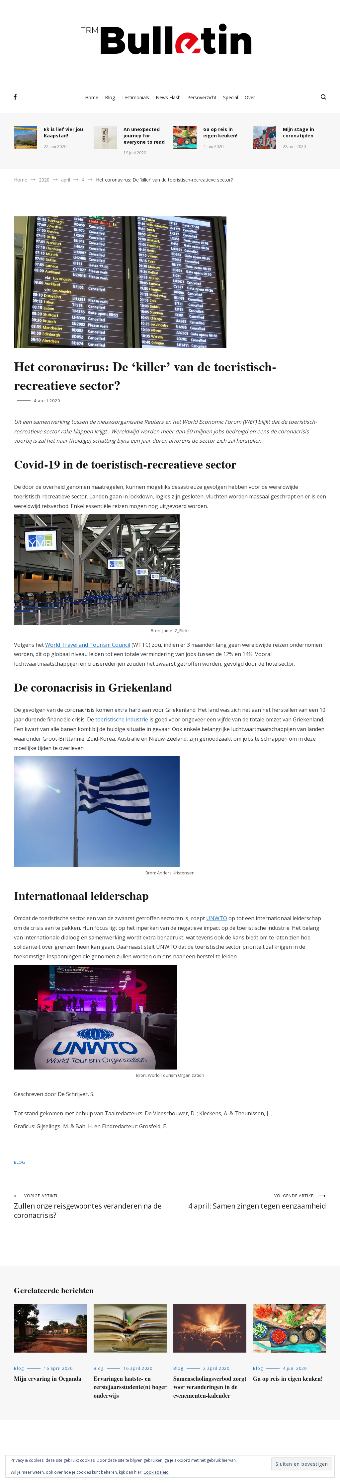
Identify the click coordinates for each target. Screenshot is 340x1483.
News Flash (168, 97)
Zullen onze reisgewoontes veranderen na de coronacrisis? (88, 1206)
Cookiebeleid (156, 1472)
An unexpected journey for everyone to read (144, 135)
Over (250, 97)
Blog (110, 97)
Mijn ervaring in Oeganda (47, 1378)
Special (230, 97)
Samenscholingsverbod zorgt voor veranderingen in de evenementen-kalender (209, 1386)
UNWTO (216, 918)
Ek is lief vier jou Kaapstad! (63, 132)
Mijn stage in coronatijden (298, 132)
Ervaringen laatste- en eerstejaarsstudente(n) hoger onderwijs (130, 1386)
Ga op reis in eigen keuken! (220, 132)
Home (91, 97)
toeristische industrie (122, 719)
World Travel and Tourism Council (87, 644)
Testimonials (135, 97)
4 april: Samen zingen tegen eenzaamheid (257, 1202)
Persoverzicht (201, 97)
